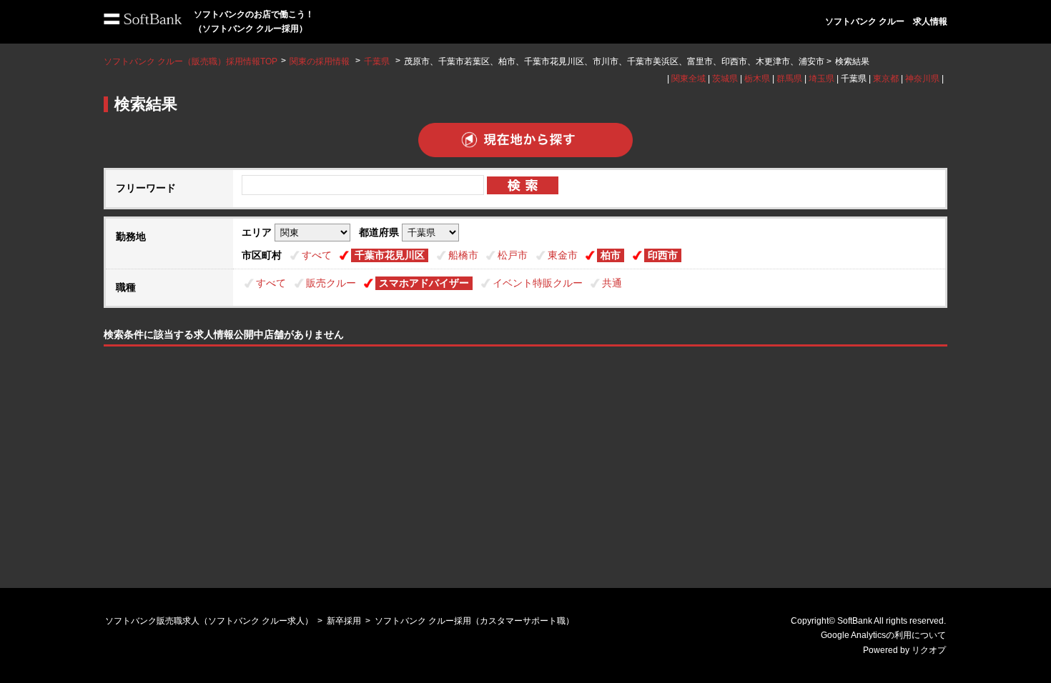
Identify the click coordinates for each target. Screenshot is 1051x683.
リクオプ (929, 650)
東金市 (563, 255)
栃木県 (757, 79)
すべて (317, 255)
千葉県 (377, 61)
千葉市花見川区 (390, 255)
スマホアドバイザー (424, 283)
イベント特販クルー (538, 283)
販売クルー (331, 283)
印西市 (663, 255)
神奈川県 (922, 79)
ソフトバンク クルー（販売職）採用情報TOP (190, 61)
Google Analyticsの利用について (883, 635)
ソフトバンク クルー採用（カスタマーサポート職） (474, 621)
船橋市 (463, 255)
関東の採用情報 (321, 61)
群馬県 (789, 79)
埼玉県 (821, 79)
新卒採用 (344, 621)
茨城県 (725, 79)
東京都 (886, 79)
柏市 (611, 255)
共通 (612, 283)
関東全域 (688, 79)
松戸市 (513, 255)
